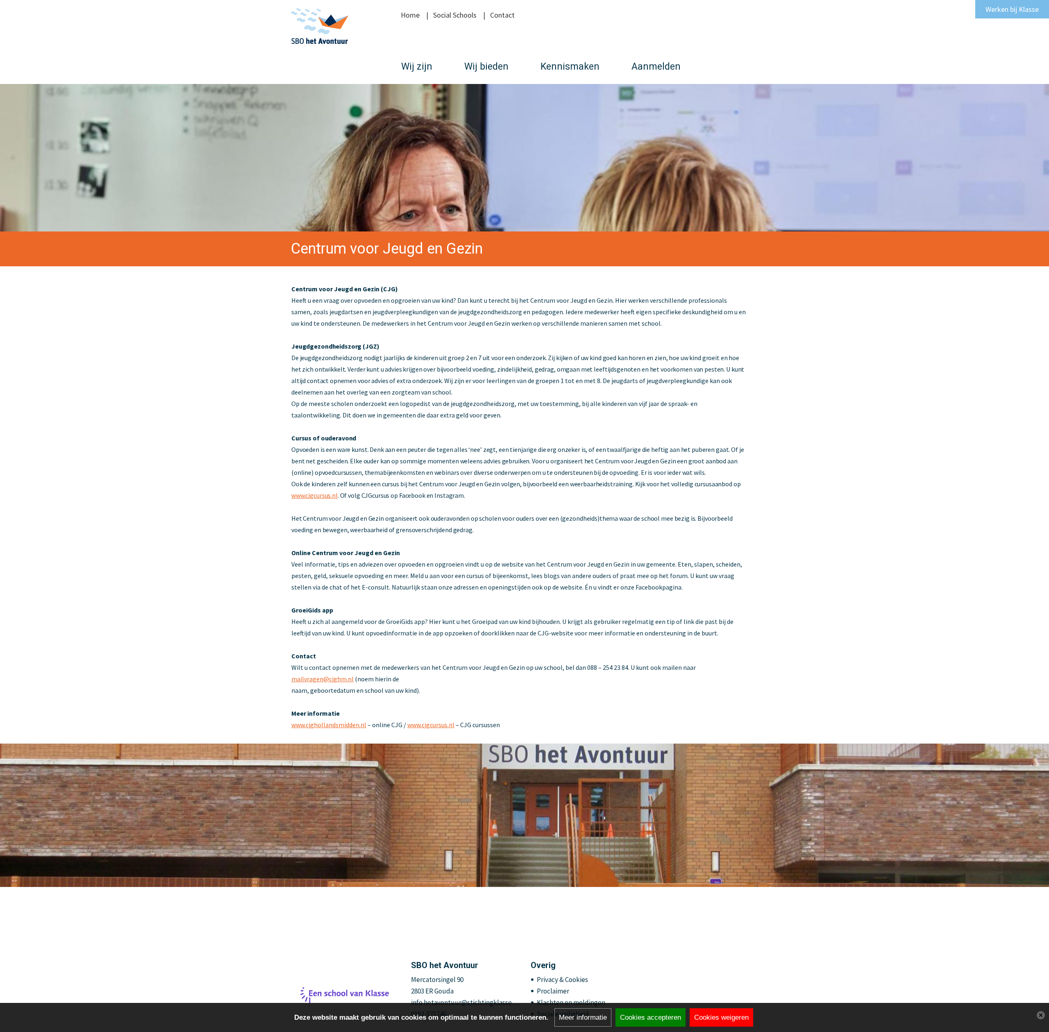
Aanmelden (656, 66)
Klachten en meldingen (571, 1002)
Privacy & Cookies (562, 979)
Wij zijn (416, 66)
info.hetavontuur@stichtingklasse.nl (465, 1002)
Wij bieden (486, 66)
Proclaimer (553, 991)
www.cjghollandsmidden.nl (328, 725)
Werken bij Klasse (1012, 9)
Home (410, 15)
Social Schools (455, 15)
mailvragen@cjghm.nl (322, 679)
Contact (502, 15)
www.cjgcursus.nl (430, 725)
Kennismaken (569, 66)
